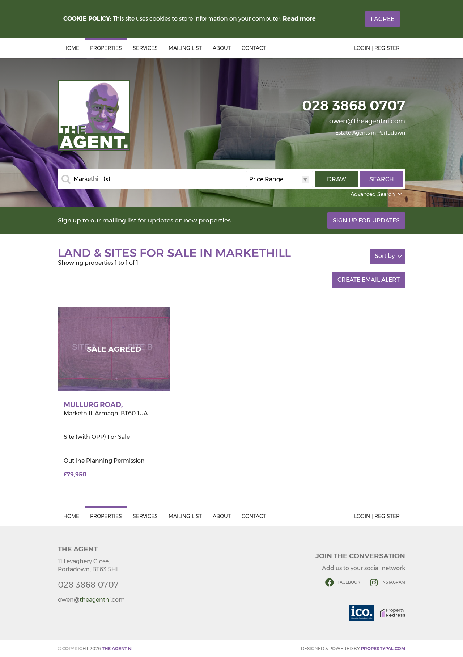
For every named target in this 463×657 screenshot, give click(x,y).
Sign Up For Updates (366, 220)
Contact (254, 48)
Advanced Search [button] (373, 194)
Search (381, 179)
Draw (336, 179)
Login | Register (377, 48)
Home (71, 48)
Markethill (91, 179)
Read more (299, 18)
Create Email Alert (368, 279)
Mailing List (185, 48)
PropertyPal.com (383, 648)
